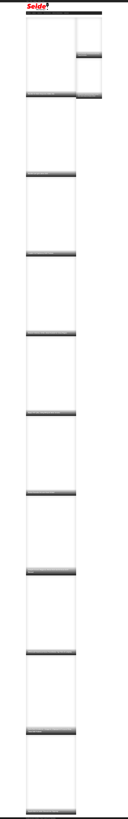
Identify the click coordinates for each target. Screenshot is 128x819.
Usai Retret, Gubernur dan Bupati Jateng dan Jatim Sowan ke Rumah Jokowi (88, 95)
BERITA (29, 13)
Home (28, 1)
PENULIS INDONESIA (57, 13)
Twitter (31, 1)
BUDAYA (40, 13)
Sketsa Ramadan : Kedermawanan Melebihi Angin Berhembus (88, 54)
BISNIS (34, 13)
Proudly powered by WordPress (32, 818)
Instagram (35, 1)
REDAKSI (66, 13)
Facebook (39, 1)
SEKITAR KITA (47, 13)
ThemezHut (52, 818)
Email (43, 1)
